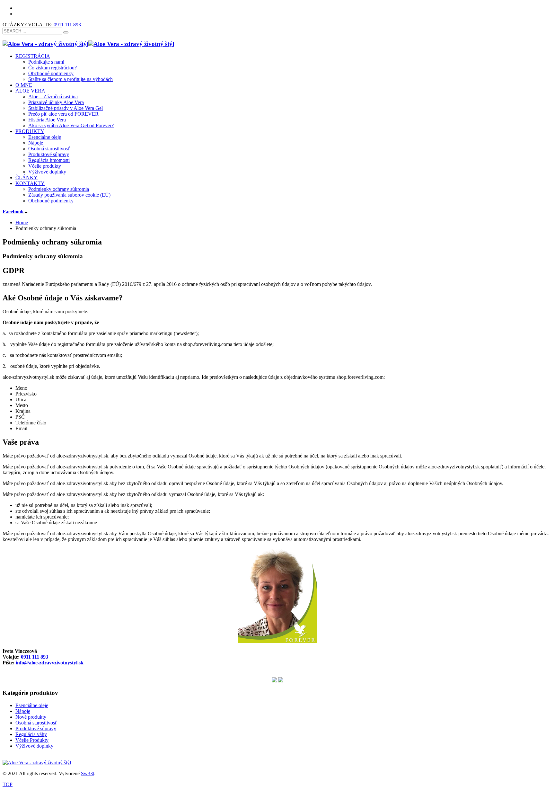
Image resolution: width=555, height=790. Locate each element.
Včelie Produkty (31, 740)
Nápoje (22, 711)
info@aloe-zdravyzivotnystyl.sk (50, 662)
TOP (8, 784)
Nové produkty (30, 717)
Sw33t (87, 773)
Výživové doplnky (34, 746)
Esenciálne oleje (31, 705)
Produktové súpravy (35, 728)
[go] (65, 32)
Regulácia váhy (31, 734)
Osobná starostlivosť (36, 722)
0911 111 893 (67, 24)
